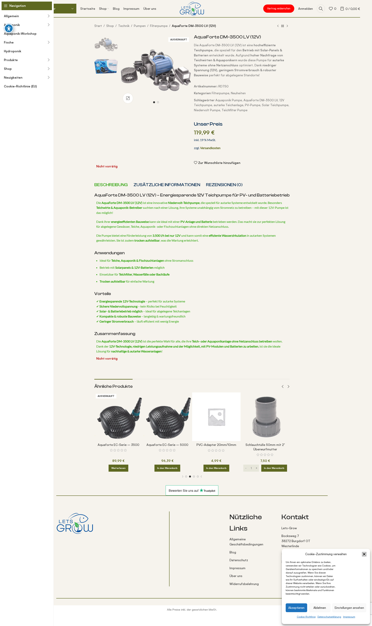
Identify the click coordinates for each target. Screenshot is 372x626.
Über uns (235, 576)
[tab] (111, 185)
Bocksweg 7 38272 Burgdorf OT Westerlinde (295, 541)
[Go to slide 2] (158, 102)
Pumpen (140, 26)
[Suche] (321, 8)
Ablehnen (319, 608)
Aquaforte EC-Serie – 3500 (113, 445)
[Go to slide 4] (193, 477)
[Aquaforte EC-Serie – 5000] (162, 416)
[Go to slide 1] (154, 102)
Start (98, 26)
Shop (110, 26)
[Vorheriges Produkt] (278, 26)
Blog (232, 552)
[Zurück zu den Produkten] (282, 26)
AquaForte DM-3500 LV (261, 100)
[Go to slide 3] (189, 477)
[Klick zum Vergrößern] (128, 98)
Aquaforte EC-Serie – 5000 (162, 445)
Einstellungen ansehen (349, 608)
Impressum (349, 616)
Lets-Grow (289, 528)
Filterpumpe (159, 26)
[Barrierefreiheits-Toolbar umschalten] (8, 28)
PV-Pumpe (252, 105)
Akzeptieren (296, 608)
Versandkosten (210, 148)
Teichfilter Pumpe (234, 110)
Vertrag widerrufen (278, 8)
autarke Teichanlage (228, 105)
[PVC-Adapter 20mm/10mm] (210, 416)
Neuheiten (238, 93)
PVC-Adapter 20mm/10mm (211, 445)
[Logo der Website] (191, 8)
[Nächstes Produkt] (287, 26)
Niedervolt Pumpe (207, 110)
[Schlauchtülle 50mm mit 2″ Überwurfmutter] (260, 416)
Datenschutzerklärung (329, 616)
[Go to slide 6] (201, 477)
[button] (364, 554)
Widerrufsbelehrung (244, 584)
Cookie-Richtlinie (306, 616)
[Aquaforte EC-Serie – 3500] (113, 416)
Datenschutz (238, 560)
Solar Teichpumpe (275, 105)
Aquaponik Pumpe (228, 100)
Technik (123, 26)
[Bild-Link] (74, 523)
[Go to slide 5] (197, 477)
